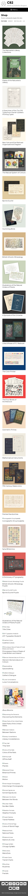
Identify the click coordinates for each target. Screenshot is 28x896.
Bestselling (18, 21)
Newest (10, 21)
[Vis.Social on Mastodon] (17, 883)
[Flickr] (14, 888)
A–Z (24, 21)
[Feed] (17, 888)
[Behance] (21, 883)
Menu (15, 10)
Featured (4, 21)
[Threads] (14, 883)
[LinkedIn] (24, 883)
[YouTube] (10, 888)
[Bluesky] (6, 883)
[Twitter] (3, 883)
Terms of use (24, 892)
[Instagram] (10, 883)
